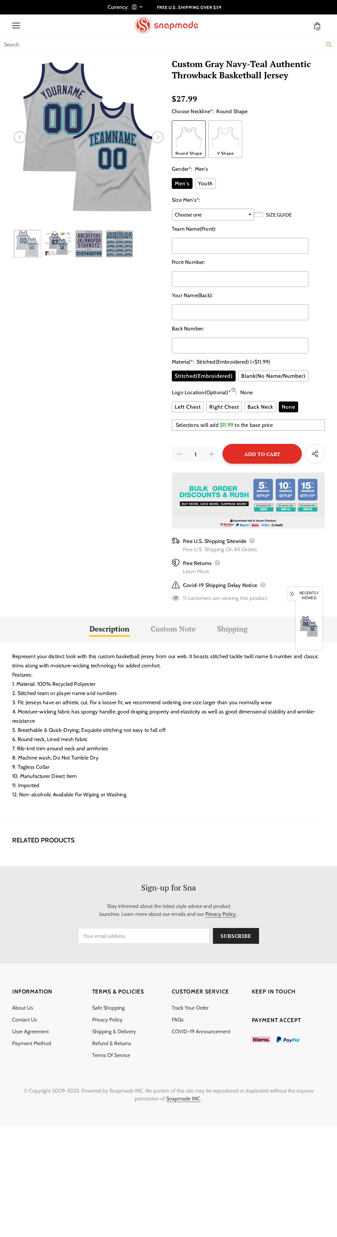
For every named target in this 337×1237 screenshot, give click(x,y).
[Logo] (170, 25)
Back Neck (260, 407)
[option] (88, 137)
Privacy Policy (220, 914)
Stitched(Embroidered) (204, 376)
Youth (205, 183)
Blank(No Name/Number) (273, 376)
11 (184, 598)
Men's (182, 183)
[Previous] (20, 137)
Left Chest (188, 407)
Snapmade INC (183, 1098)
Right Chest (224, 407)
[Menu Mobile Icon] (16, 26)
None (288, 407)
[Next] (158, 137)
